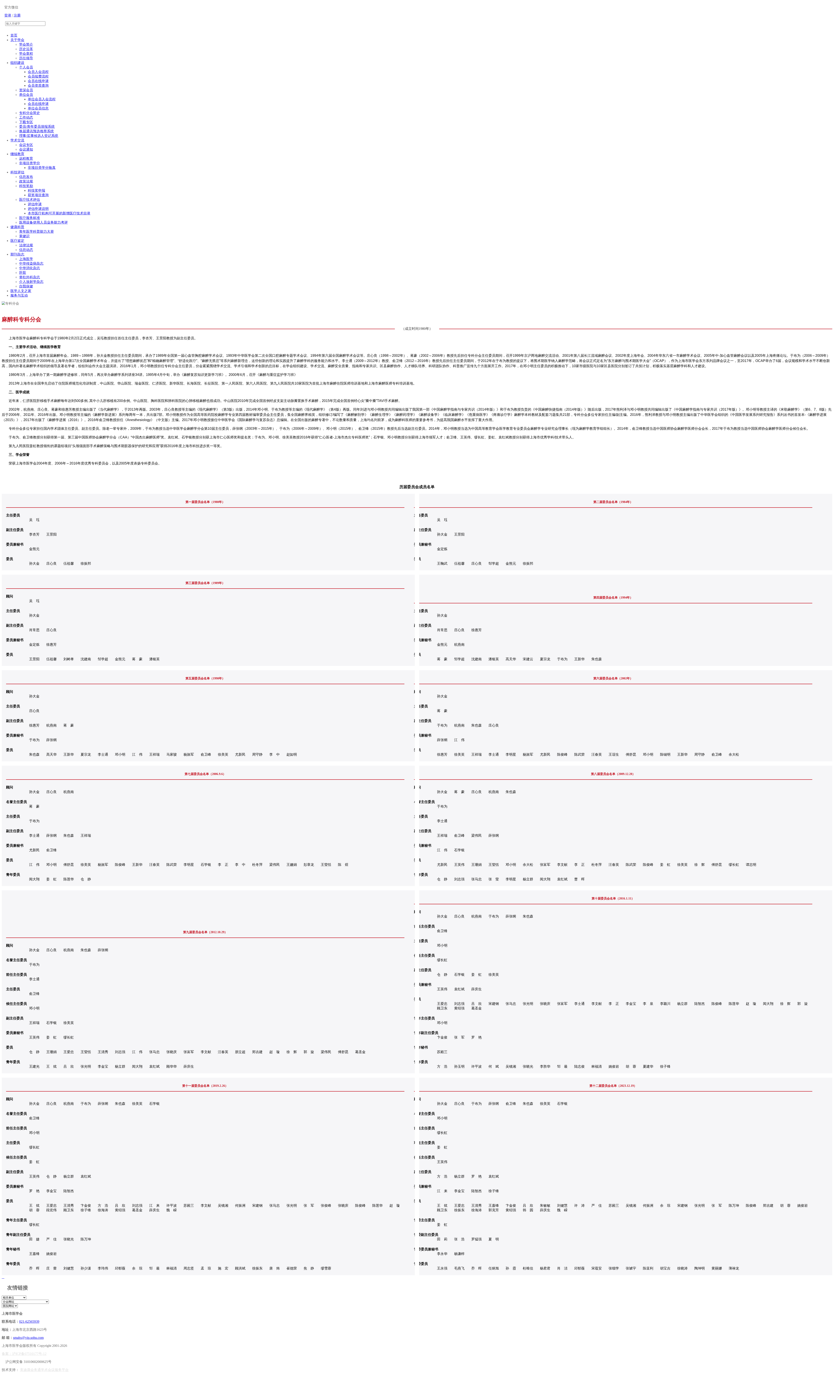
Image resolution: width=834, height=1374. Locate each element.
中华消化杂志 (29, 268)
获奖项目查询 (38, 195)
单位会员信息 (38, 108)
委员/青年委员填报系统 (37, 126)
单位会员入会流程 (42, 99)
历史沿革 (26, 49)
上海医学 (26, 259)
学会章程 (26, 53)
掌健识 (24, 236)
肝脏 (22, 272)
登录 (7, 15)
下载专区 (26, 122)
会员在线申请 (38, 81)
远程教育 (26, 158)
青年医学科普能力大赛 (36, 231)
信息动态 (26, 250)
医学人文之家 (20, 291)
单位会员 (26, 94)
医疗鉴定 (17, 240)
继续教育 (17, 154)
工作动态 (26, 117)
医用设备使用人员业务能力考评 (43, 222)
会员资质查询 (38, 85)
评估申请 (35, 204)
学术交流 (17, 140)
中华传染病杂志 (31, 263)
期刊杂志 (17, 254)
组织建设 (17, 63)
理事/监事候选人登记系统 (38, 136)
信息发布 (26, 177)
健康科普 (17, 227)
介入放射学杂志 (31, 282)
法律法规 (26, 245)
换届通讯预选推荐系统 (36, 131)
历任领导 (26, 58)
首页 (13, 35)
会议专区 (26, 145)
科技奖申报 (36, 190)
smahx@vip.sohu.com (28, 1337)
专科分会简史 (29, 113)
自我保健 (26, 286)
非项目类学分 (29, 163)
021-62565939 (29, 1321)
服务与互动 (19, 295)
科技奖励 (26, 186)
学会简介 (26, 44)
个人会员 (26, 67)
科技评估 (17, 172)
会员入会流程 (38, 72)
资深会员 (26, 90)
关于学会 (17, 40)
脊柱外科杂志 (29, 277)
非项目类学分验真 (42, 167)
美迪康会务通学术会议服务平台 (44, 1370)
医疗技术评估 (29, 199)
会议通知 (26, 149)
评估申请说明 (38, 209)
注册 (17, 15)
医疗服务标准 (29, 218)
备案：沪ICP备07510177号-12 (24, 1354)
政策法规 (26, 181)
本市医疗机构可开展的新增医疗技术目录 (59, 213)
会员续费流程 (38, 76)
